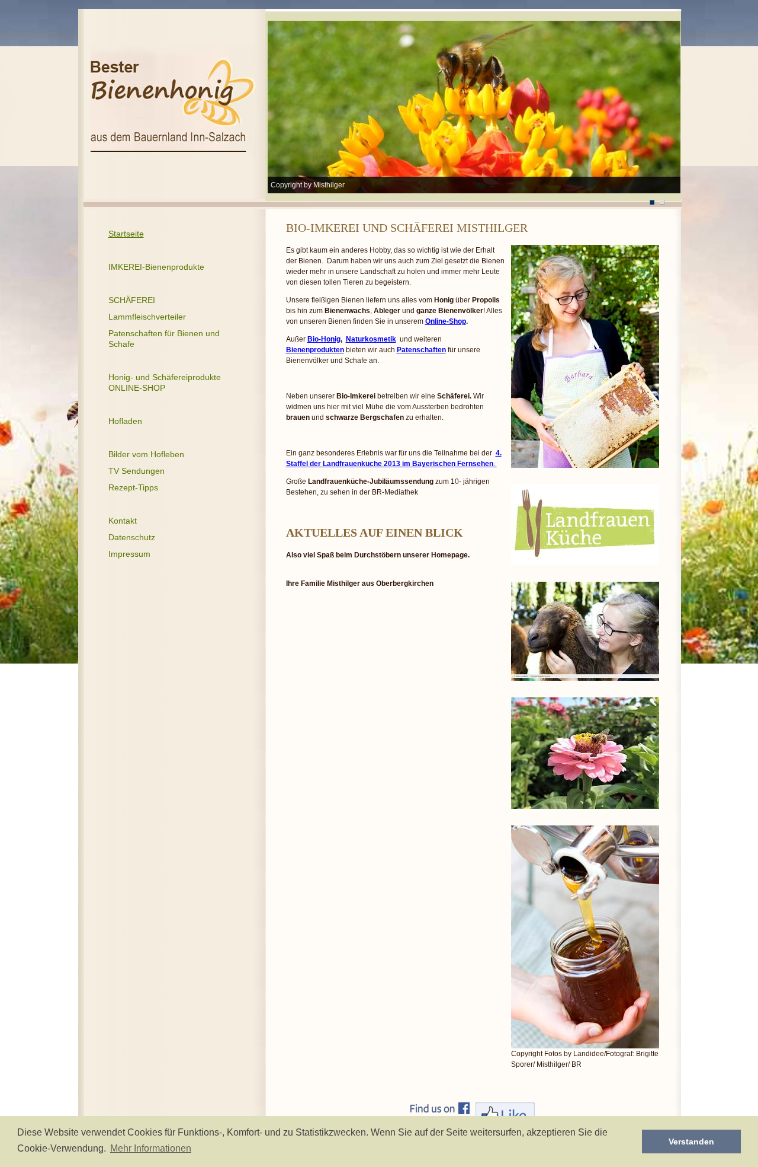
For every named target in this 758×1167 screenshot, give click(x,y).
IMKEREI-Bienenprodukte (156, 267)
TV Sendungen (136, 471)
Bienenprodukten (315, 350)
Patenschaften (421, 350)
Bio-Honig (324, 339)
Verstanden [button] (691, 1141)
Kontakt (122, 520)
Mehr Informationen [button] (150, 1148)
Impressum (129, 554)
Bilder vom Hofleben (146, 454)
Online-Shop (445, 321)
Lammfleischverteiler (147, 316)
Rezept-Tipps (133, 487)
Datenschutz (131, 537)
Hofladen (125, 421)
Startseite (126, 233)
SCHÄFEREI (131, 300)
